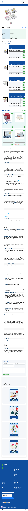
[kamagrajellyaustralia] (4, 2)
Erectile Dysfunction (17, 465)
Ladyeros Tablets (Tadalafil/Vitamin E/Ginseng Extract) (7, 123)
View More (23, 110)
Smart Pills (16, 476)
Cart (13, 509)
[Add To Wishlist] (25, 26)
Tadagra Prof (6, 216)
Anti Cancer (16, 474)
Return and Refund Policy (18, 487)
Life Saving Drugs (16, 475)
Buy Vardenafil (16, 469)
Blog (2, 487)
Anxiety (15, 468)
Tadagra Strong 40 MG (8, 212)
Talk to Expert (24, 27)
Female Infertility (16, 473)
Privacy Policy (16, 482)
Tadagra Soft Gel (7, 213)
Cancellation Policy (17, 483)
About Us (3, 482)
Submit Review (6, 374)
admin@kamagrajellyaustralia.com (7, 467)
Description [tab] (4, 148)
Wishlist (8, 509)
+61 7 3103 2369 (5, 464)
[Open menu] (25, 2)
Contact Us (3, 483)
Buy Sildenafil (16, 470)
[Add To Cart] (12, 127)
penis (18, 180)
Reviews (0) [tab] (9, 148)
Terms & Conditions (17, 488)
